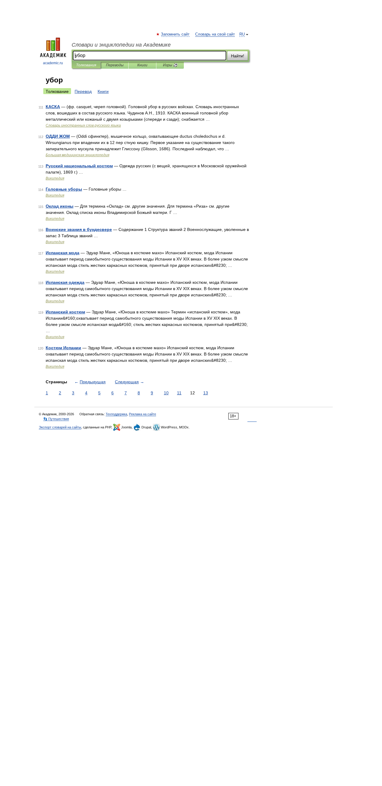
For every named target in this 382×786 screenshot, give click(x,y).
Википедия (55, 178)
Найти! (237, 55)
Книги (142, 65)
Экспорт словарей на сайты (60, 427)
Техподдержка (116, 414)
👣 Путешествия (56, 419)
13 (205, 392)
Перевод (83, 91)
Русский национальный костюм (79, 165)
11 (179, 392)
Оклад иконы (59, 206)
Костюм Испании (63, 347)
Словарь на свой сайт (215, 34)
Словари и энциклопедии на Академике (121, 45)
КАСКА (53, 106)
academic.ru (53, 63)
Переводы (115, 65)
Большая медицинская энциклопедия (77, 155)
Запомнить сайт (175, 34)
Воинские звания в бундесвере (79, 229)
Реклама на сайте (142, 414)
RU (242, 34)
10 (166, 392)
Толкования (86, 65)
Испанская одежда (65, 282)
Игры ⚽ (170, 65)
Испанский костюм (65, 312)
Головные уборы (64, 189)
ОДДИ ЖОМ (58, 136)
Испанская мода (62, 252)
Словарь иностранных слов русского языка (83, 125)
